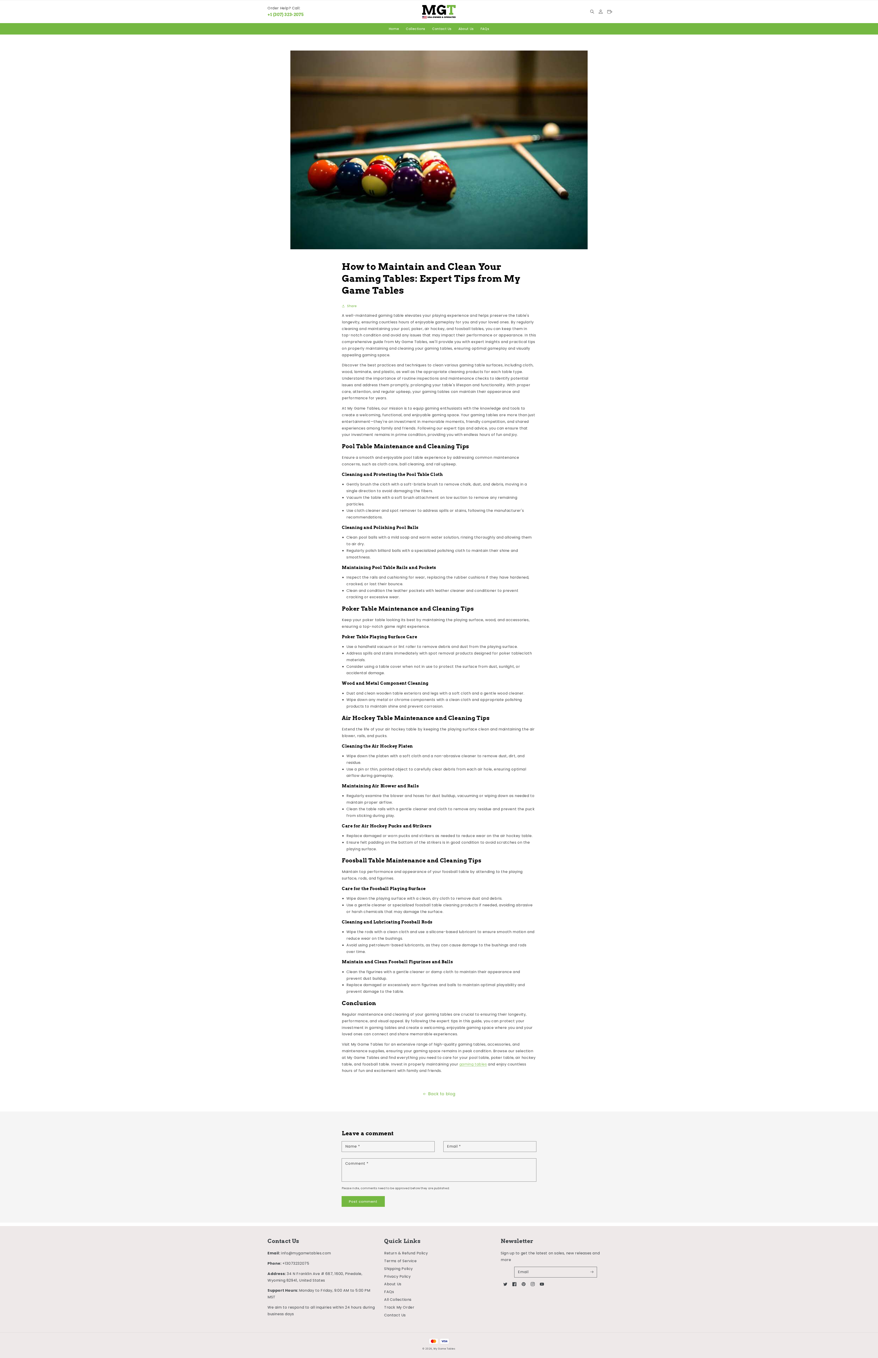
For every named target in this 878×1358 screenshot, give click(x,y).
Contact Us (395, 1315)
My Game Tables (444, 1348)
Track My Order (399, 1307)
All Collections (398, 1299)
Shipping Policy (398, 1268)
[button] (592, 12)
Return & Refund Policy (406, 1253)
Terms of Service (400, 1261)
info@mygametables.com (306, 1253)
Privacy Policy (397, 1276)
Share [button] (352, 306)
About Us (393, 1284)
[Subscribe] (592, 1272)
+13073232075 (295, 1263)
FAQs (389, 1291)
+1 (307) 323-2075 (286, 14)
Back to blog (441, 1094)
